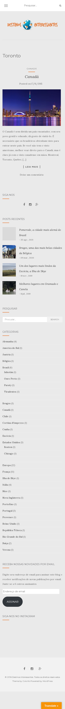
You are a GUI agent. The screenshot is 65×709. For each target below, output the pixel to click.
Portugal (7, 510)
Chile (5, 416)
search (54, 319)
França (6, 471)
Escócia (6, 435)
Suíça (5, 543)
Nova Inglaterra (11, 497)
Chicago (8, 453)
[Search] (60, 5)
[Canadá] (31, 107)
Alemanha (7, 341)
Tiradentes (10, 391)
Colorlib (26, 681)
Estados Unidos (11, 442)
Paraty (7, 385)
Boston (8, 447)
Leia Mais (31, 166)
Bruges (6, 403)
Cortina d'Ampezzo (13, 422)
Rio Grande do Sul (12, 536)
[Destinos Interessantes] (32, 25)
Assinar (12, 601)
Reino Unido (9, 523)
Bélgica (6, 361)
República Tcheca (12, 530)
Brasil (5, 367)
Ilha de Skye (9, 478)
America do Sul (10, 347)
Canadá (32, 68)
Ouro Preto (10, 378)
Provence (7, 517)
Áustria (6, 354)
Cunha (6, 429)
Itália (5, 484)
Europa (6, 465)
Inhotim (8, 372)
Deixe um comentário (32, 174)
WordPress (47, 681)
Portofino (8, 504)
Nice (5, 491)
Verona (6, 549)
